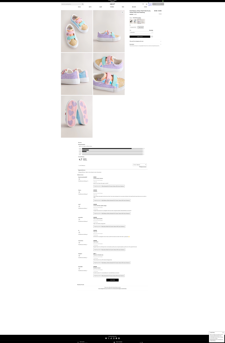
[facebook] (106, 338)
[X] (108, 338)
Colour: (131, 17)
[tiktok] (111, 338)
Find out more (212, 339)
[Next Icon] (112, 4)
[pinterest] (116, 338)
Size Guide (151, 30)
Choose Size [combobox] (132, 32)
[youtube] (119, 338)
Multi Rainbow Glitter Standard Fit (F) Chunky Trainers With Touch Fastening (116, 200)
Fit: (130, 25)
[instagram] (113, 338)
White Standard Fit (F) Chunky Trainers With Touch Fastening (113, 186)
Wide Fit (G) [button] (140, 27)
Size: (130, 30)
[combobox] (141, 164)
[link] (146, 4)
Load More (112, 280)
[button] (145, 44)
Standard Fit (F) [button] (133, 27)
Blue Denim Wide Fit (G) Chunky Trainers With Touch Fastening (113, 226)
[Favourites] (143, 4)
